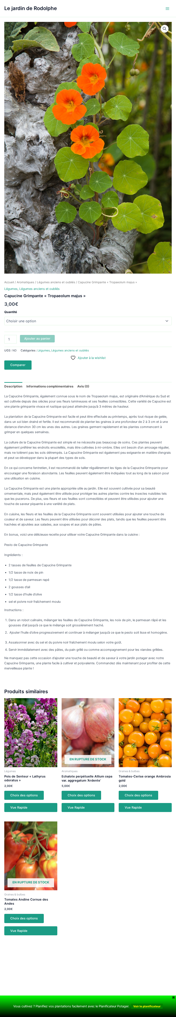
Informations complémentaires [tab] (49, 386)
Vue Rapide (18, 807)
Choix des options (24, 795)
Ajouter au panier (37, 339)
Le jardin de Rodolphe (30, 8)
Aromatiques (25, 282)
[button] (164, 29)
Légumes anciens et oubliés (56, 282)
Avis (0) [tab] (83, 386)
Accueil (9, 282)
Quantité (10, 312)
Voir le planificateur (147, 1006)
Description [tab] (13, 386)
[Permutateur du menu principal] (167, 8)
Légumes (11, 289)
